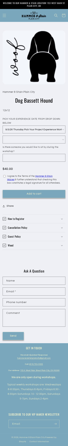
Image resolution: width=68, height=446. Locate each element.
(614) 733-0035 (36, 364)
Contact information (39, 442)
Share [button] (10, 206)
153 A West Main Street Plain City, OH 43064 (40, 370)
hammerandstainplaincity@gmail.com (34, 358)
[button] (4, 15)
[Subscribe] (55, 424)
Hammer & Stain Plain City (32, 437)
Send (13, 335)
